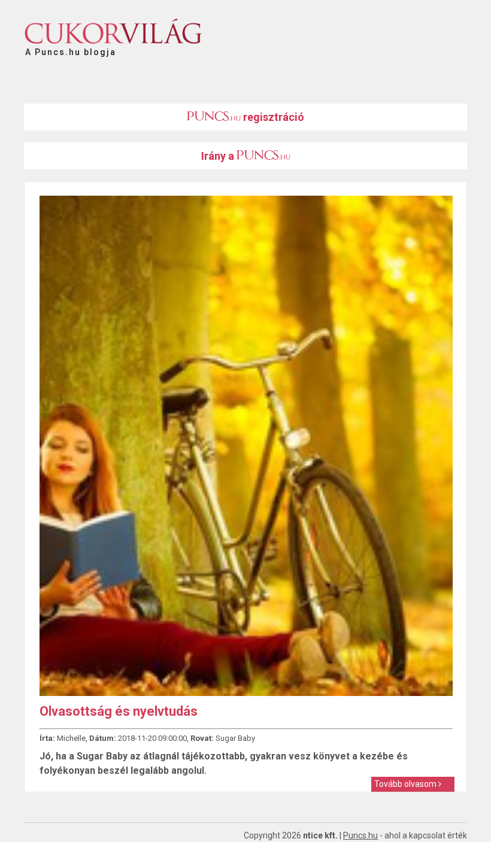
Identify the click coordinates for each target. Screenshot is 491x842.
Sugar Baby (235, 738)
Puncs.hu (360, 835)
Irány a (219, 156)
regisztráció (272, 117)
